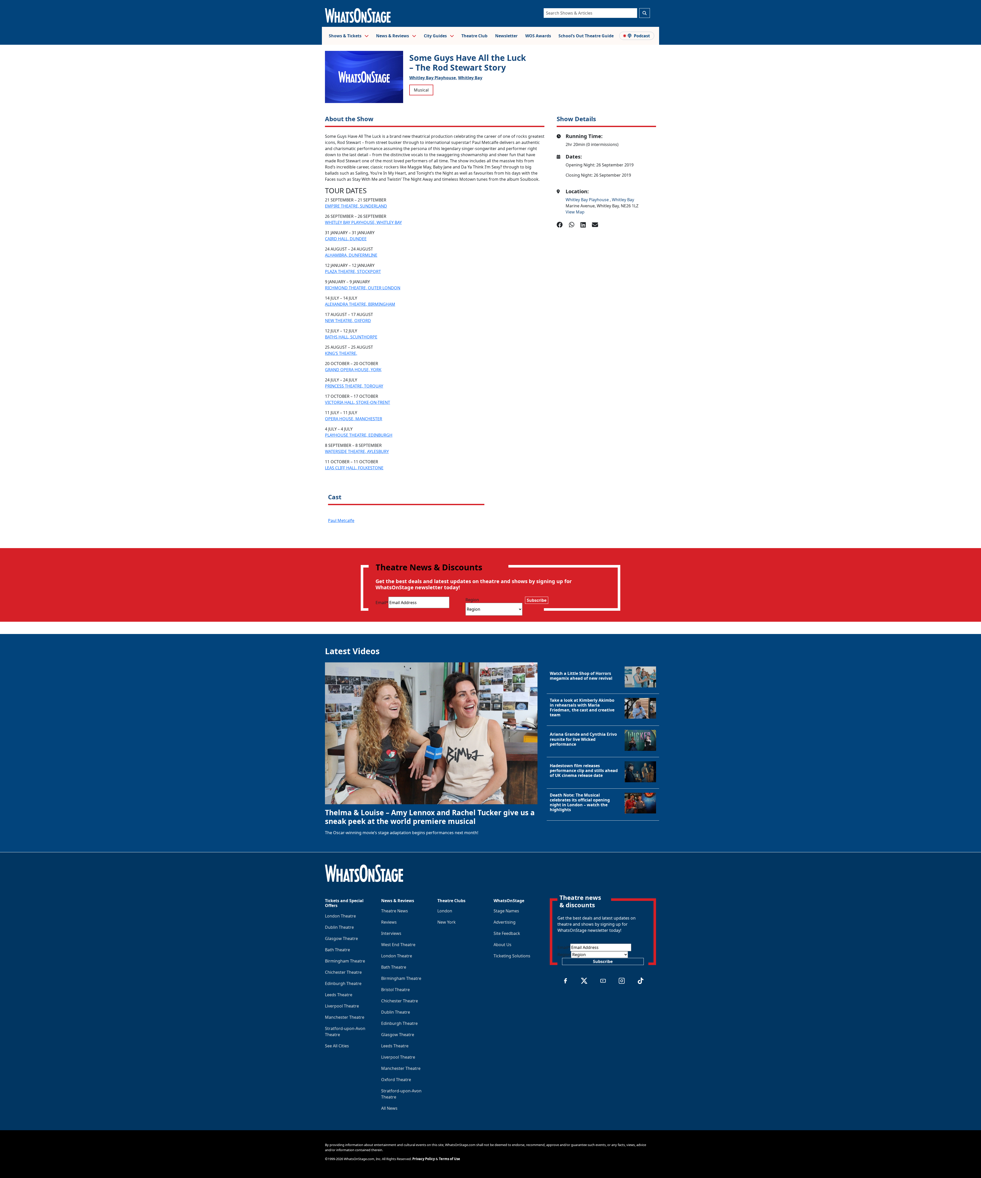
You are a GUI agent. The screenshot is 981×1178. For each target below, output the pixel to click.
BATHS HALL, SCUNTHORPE (351, 337)
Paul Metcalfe (341, 520)
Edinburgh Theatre (343, 983)
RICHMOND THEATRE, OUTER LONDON (362, 288)
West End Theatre (398, 944)
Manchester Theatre (344, 1017)
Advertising (505, 922)
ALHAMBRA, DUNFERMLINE (351, 255)
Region (472, 600)
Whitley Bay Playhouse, (433, 78)
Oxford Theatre (396, 1079)
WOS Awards (538, 36)
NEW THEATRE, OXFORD (348, 320)
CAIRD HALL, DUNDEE (346, 239)
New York (446, 922)
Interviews (391, 933)
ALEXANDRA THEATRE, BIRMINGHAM (360, 304)
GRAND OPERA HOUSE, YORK (353, 369)
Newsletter (506, 36)
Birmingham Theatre (345, 961)
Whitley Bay (470, 78)
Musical (421, 90)
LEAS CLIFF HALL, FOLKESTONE (354, 468)
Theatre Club (474, 36)
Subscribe (536, 600)
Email (382, 602)
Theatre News (394, 911)
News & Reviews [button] (393, 36)
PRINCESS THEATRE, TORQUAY (354, 386)
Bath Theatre (337, 950)
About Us (502, 944)
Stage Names (506, 911)
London (444, 911)
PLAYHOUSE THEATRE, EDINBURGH (358, 435)
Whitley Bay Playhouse (588, 199)
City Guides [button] (436, 36)
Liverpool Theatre (342, 1006)
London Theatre (340, 916)
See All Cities (337, 1046)
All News (389, 1108)
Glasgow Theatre (341, 938)
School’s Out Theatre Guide (586, 36)
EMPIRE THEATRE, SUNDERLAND (356, 206)
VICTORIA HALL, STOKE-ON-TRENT (357, 402)
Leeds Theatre (338, 995)
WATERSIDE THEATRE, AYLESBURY (357, 451)
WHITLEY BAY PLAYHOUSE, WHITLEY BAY (363, 222)
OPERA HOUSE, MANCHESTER (353, 419)
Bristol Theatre (395, 989)
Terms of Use (449, 1159)
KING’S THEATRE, (341, 353)
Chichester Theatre (343, 972)
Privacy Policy (423, 1159)
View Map (575, 212)
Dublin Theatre (339, 927)
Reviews (389, 922)
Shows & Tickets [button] (346, 36)
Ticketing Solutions (512, 956)
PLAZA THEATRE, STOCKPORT (353, 271)
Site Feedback (507, 933)
